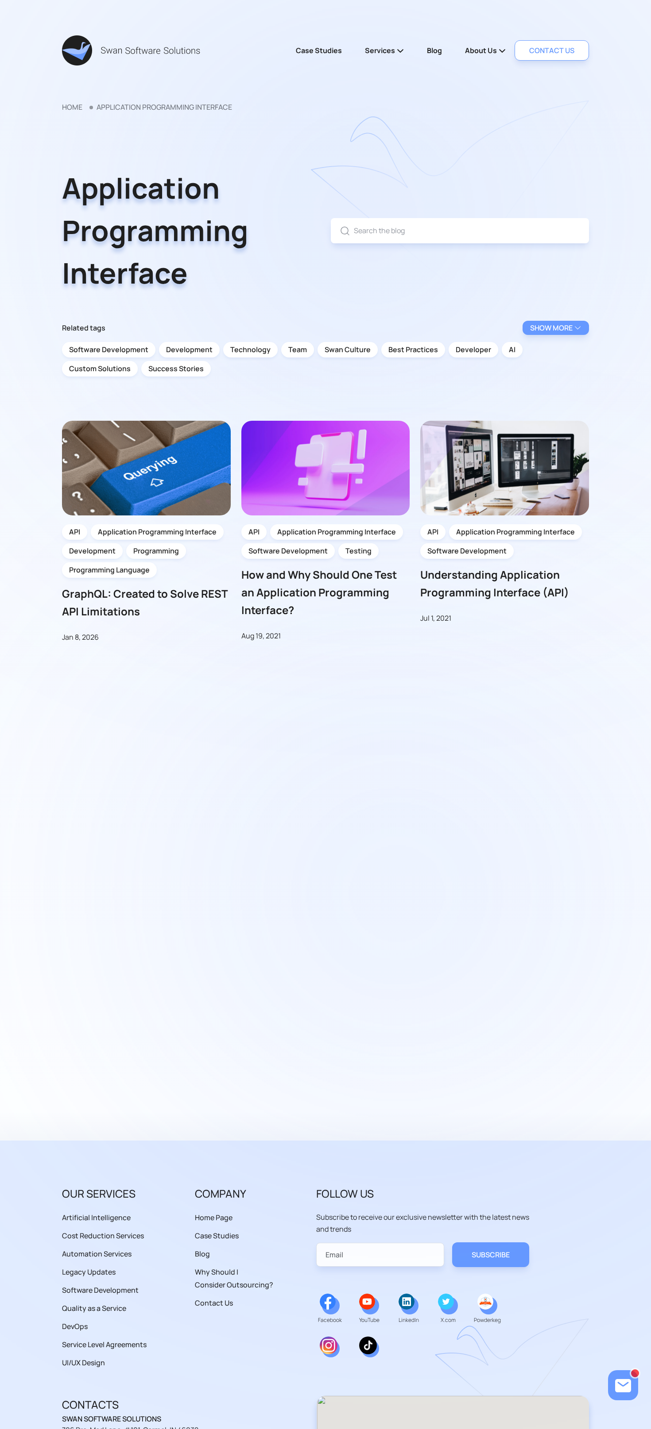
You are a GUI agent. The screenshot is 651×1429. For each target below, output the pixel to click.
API (74, 532)
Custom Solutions (100, 368)
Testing (358, 551)
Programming (156, 551)
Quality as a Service (94, 1308)
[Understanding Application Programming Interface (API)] (504, 467)
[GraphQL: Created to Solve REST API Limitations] (146, 467)
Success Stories (176, 368)
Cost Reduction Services (103, 1236)
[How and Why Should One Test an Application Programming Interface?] (325, 467)
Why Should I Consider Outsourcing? (234, 1278)
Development (189, 349)
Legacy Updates (89, 1272)
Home (72, 107)
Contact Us (214, 1303)
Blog (434, 50)
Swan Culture (348, 349)
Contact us (551, 50)
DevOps (75, 1326)
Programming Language (109, 570)
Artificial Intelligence (96, 1217)
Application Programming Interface (157, 532)
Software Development (108, 349)
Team (297, 349)
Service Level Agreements (104, 1344)
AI (512, 349)
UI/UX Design (83, 1363)
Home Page (213, 1217)
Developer (473, 349)
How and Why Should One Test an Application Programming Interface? (319, 592)
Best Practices (413, 349)
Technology (250, 349)
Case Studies (319, 50)
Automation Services (97, 1254)
